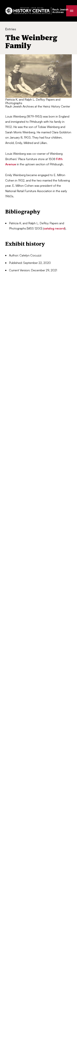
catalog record (54, 228)
